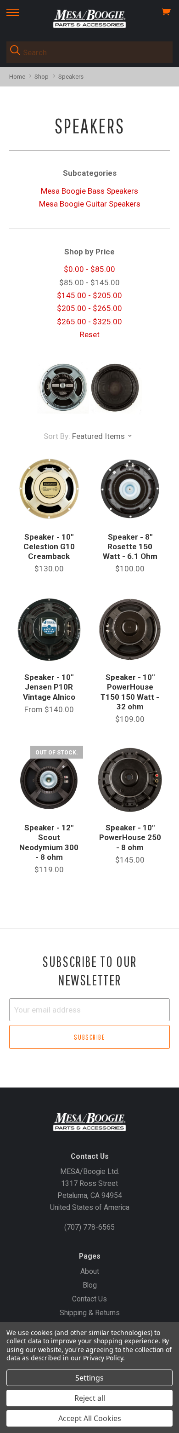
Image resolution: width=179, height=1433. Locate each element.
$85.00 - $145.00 (89, 282)
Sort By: (57, 436)
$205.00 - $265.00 (89, 308)
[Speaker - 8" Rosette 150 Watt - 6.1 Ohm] (129, 489)
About (89, 1271)
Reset (90, 334)
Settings (89, 1378)
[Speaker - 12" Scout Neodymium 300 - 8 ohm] (49, 779)
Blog (90, 1285)
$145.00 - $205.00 (89, 295)
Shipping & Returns (90, 1312)
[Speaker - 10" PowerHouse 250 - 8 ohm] (129, 779)
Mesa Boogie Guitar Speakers (89, 203)
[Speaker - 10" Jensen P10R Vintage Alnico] (49, 629)
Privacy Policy (103, 1357)
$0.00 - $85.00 (89, 269)
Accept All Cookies (89, 1418)
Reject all (89, 1398)
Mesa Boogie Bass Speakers (89, 191)
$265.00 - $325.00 (89, 321)
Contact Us (89, 1299)
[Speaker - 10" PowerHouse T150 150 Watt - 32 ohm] (129, 629)
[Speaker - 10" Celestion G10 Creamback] (49, 489)
